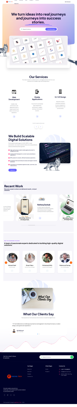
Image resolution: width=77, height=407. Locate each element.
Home (46, 369)
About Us (16, 3)
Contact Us (30, 376)
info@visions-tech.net (66, 371)
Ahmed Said (12, 265)
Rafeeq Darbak (43, 205)
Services (29, 371)
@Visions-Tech (18, 402)
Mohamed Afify (47, 265)
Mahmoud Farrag (64, 265)
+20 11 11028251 (65, 369)
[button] (71, 262)
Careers (29, 374)
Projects (47, 371)
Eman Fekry (29, 265)
